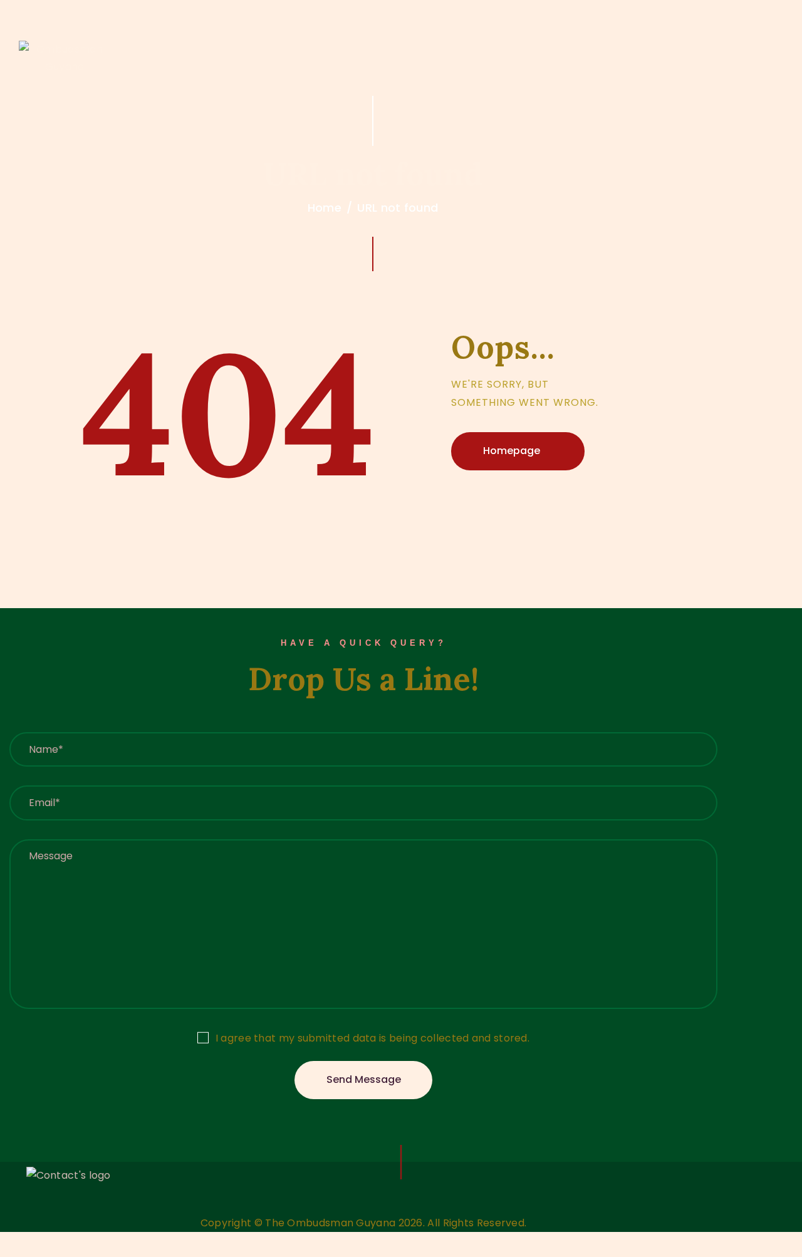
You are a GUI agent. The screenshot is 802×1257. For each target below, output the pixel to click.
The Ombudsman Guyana (330, 1223)
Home (324, 207)
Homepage (511, 450)
